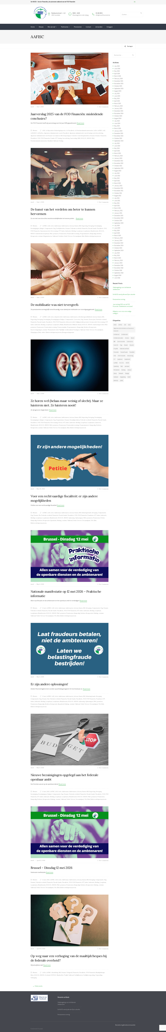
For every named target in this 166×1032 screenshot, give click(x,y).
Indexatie (68, 231)
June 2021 (117, 200)
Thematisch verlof (53, 330)
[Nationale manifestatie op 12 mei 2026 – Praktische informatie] (69, 556)
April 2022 (117, 181)
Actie (52, 226)
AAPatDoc (40, 133)
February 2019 (118, 260)
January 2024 (118, 131)
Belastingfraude (86, 513)
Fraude (52, 138)
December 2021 (118, 188)
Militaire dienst (77, 324)
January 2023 (118, 158)
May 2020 (117, 230)
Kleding (73, 231)
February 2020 (118, 238)
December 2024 (118, 111)
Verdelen (60, 236)
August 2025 (117, 91)
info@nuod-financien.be (103, 15)
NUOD (89, 138)
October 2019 (118, 248)
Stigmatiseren (47, 236)
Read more (80, 123)
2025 (43, 130)
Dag (54, 228)
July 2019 (117, 253)
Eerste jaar (92, 319)
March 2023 (117, 153)
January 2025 (118, 108)
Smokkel (50, 141)
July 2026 (117, 66)
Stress (115, 373)
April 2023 (117, 151)
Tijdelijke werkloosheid (66, 330)
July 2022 (117, 173)
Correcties (77, 319)
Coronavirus (130, 341)
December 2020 (118, 215)
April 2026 (117, 73)
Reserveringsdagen (36, 330)
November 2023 (118, 136)
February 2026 (118, 78)
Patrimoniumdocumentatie (39, 141)
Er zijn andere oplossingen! (49, 684)
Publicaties (64, 27)
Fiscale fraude (92, 228)
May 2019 (117, 255)
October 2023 (118, 138)
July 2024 (117, 121)
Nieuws (41, 27)
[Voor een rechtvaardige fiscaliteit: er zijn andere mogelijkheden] (69, 460)
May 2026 (117, 71)
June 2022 (117, 176)
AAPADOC (34, 133)
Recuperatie (34, 236)
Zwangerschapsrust (68, 332)
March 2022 (117, 183)
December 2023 (118, 133)
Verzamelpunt (77, 236)
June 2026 (117, 68)
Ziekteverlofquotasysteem (93, 236)
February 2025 (118, 106)
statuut (40, 236)
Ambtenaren (65, 226)
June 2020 (117, 228)
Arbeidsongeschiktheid (85, 317)
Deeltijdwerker (60, 228)
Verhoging (34, 978)
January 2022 (118, 186)
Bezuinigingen (35, 228)
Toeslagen (76, 330)
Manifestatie (94, 231)
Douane (97, 136)
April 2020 (117, 233)
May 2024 (117, 126)
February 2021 (118, 210)
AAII (104, 130)
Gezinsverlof (93, 322)
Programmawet (84, 233)
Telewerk (121, 373)
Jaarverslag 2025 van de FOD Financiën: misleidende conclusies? (123, 305)
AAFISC (100, 130)
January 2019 (118, 263)
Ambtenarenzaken (118, 338)
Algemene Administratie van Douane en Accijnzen (45, 136)
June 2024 (117, 123)
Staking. (59, 520)
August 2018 (117, 275)
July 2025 (117, 93)
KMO (79, 138)
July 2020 (117, 225)
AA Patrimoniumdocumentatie (84, 130)
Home (33, 27)
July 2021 (117, 198)
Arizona (71, 226)
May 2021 (117, 203)
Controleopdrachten (83, 136)
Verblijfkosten (78, 975)
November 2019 (118, 245)
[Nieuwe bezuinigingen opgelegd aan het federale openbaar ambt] (69, 739)
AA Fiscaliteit (70, 130)
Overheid (47, 975)
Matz (32, 975)
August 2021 (117, 196)
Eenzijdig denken (75, 420)
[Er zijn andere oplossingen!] (69, 649)
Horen (60, 422)
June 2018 (117, 278)
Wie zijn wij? (52, 27)
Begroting (85, 226)
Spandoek (53, 520)
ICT (56, 138)
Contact (88, 27)
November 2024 (118, 113)
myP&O (115, 363)
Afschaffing (54, 972)
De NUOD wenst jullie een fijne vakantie (124, 294)
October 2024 (118, 116)
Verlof (65, 236)
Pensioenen (78, 27)
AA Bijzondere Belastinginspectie (56, 130)
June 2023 (117, 146)
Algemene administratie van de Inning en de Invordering (86, 133)
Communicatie (121, 341)
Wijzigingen (34, 332)
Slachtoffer (60, 975)
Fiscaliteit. (34, 138)
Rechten (99, 233)
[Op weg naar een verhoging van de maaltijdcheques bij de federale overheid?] (69, 920)
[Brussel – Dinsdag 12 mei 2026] (69, 832)
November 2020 (118, 218)
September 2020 (118, 223)
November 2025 (118, 83)
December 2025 (118, 81)
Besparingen (67, 136)
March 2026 (117, 76)
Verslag (61, 141)
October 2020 (118, 220)
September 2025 (118, 88)
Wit (92, 520)
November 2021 (118, 191)
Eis (40, 515)
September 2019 (118, 250)
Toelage (127, 373)
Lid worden (98, 27)
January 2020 (118, 240)
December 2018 (118, 265)
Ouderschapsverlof (98, 324)
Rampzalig (93, 233)
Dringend (69, 972)
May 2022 (117, 178)
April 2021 (117, 205)
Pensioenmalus (61, 327)
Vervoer (70, 236)
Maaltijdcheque (100, 972)
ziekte (43, 332)
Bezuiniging (98, 226)
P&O (93, 138)
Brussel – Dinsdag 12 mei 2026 (51, 868)
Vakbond (55, 141)
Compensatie (49, 228)
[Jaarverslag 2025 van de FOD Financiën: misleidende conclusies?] (69, 78)
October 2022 (118, 166)
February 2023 (118, 156)
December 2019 (118, 243)
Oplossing (71, 518)
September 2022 (118, 168)
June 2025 (117, 96)
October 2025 (118, 86)
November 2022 (118, 163)
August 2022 (117, 171)
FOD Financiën (45, 138)
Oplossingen (79, 518)
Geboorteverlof (70, 322)
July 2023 (117, 143)
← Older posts (37, 986)
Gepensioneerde (45, 231)
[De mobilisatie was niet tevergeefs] (69, 269)
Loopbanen (86, 231)
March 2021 (117, 208)
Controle (74, 136)
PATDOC (53, 975)
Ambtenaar (57, 226)
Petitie (102, 518)
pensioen (56, 233)
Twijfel (66, 975)
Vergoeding (98, 975)
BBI (62, 136)
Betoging (91, 226)
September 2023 (118, 141)
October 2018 (118, 270)
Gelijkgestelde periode (82, 322)
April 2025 (117, 101)
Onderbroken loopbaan (42, 233)
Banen (76, 226)
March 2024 (117, 128)
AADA (95, 130)
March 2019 (117, 258)
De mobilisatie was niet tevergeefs (54, 305)
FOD (39, 138)
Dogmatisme (60, 420)
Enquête (116, 348)
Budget (42, 228)
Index (63, 231)
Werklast (116, 380)
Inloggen (110, 27)
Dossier (92, 136)
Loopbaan (80, 231)
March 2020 (117, 235)
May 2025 (117, 98)
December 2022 (118, 161)
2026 (48, 791)
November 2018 (118, 268)
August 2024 (117, 118)
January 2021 (118, 213)
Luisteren (98, 422)
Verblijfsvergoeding (89, 975)
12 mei (44, 608)
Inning (60, 138)
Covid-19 (116, 345)
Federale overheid (76, 228)
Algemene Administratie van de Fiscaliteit (56, 133)
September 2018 (118, 273)
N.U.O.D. (83, 138)
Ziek (83, 236)
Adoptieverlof (58, 317)
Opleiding (116, 366)
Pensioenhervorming (73, 233)
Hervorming (54, 231)
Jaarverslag (73, 138)
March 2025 (117, 103)
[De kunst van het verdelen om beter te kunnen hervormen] (69, 174)
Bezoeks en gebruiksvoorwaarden (125, 1025)
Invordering (66, 138)
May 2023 (117, 148)
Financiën (103, 136)
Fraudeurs (90, 515)
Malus (61, 324)
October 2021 (118, 193)
